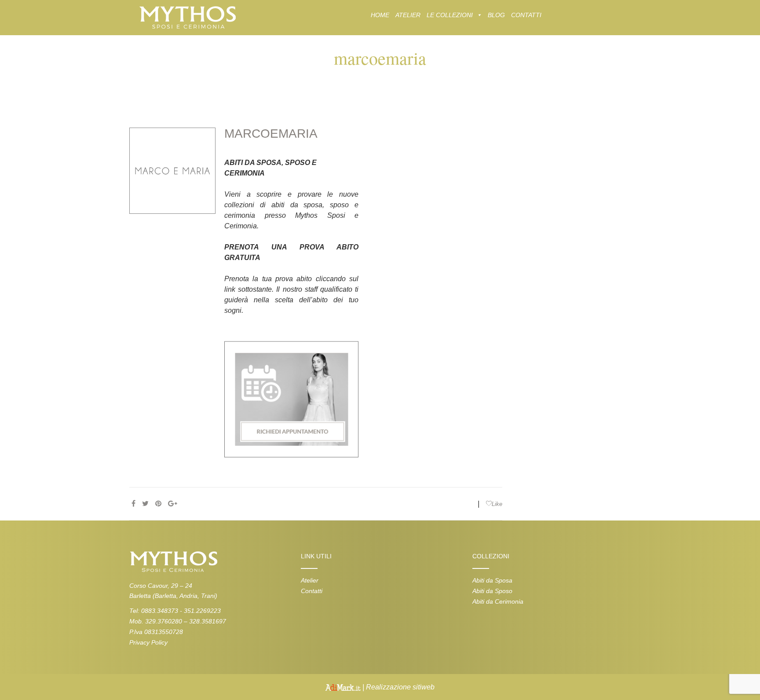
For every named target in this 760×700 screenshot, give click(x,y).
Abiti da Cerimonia (497, 601)
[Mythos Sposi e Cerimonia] (187, 17)
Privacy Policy (148, 642)
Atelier (309, 580)
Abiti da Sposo (492, 590)
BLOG (496, 14)
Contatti (311, 590)
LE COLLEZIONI (450, 14)
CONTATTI (526, 14)
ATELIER (407, 14)
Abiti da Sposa (492, 580)
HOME (380, 14)
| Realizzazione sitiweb (398, 687)
